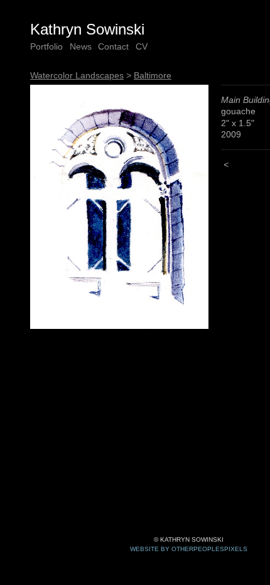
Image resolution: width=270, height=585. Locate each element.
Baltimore (152, 75)
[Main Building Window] (119, 207)
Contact (113, 46)
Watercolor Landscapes (77, 75)
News (81, 46)
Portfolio (46, 46)
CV (142, 46)
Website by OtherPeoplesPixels (188, 548)
